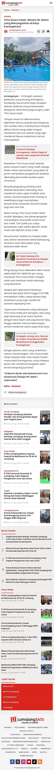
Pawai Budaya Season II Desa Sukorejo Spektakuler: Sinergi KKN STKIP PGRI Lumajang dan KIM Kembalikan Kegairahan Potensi (29, 570)
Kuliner (34, 748)
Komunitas (10, 752)
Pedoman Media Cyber (38, 727)
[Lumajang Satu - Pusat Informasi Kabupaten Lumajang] (11, 3)
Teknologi (45, 741)
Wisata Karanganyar (17, 392)
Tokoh (30, 745)
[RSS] (40, 761)
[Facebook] (12, 761)
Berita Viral (8, 686)
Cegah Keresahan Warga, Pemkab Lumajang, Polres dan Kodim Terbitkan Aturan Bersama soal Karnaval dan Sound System (28, 539)
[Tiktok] (34, 761)
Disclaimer (20, 727)
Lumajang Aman (11, 510)
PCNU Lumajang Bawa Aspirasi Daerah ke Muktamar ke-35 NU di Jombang (20, 456)
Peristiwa (46, 738)
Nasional (40, 745)
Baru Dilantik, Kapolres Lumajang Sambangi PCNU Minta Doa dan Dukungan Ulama (29, 580)
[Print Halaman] (48, 31)
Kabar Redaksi (26, 755)
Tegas (7, 490)
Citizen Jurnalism (15, 745)
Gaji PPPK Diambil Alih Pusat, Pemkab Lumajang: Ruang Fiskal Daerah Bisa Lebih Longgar (20, 436)
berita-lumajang (11, 691)
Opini (34, 752)
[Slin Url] (43, 31)
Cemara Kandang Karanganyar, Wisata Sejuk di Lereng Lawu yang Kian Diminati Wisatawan (32, 153)
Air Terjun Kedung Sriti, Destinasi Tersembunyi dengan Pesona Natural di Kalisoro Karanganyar (32, 260)
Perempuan (46, 748)
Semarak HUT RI (11, 471)
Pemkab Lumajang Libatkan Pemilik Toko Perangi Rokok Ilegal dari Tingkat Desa (20, 417)
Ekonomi (6, 741)
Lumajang (7, 707)
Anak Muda (24, 752)
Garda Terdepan (11, 412)
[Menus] (51, 3)
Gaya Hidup (9, 451)
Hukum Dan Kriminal (32, 734)
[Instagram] (23, 761)
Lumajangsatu (10, 697)
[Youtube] (29, 761)
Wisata (24, 748)
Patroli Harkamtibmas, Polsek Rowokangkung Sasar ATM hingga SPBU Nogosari (19, 515)
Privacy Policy (27, 731)
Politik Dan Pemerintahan (13, 738)
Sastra (43, 752)
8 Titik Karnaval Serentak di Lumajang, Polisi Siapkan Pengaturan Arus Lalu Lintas (18, 476)
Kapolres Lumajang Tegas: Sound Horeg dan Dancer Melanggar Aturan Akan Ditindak (21, 496)
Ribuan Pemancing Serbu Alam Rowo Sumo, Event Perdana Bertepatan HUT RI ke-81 (28, 549)
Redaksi (7, 727)
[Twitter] (18, 761)
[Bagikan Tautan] (39, 31)
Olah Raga (15, 734)
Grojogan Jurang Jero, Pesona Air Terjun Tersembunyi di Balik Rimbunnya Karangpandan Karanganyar (32, 340)
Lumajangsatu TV (9, 748)
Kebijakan (8, 431)
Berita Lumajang (10, 702)
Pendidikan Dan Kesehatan (25, 741)
